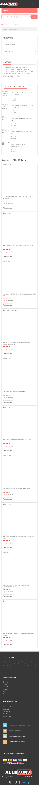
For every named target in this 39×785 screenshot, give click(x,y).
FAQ (4, 691)
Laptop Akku (6, 709)
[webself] (28, 782)
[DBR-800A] (19, 228)
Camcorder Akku (7, 711)
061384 (30, 72)
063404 (5, 74)
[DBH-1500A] (19, 422)
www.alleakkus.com (18, 777)
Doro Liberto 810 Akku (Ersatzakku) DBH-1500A (17, 439)
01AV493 (13, 72)
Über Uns (5, 682)
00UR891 (15, 67)
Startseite (4, 29)
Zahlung (5, 684)
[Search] (34, 17)
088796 (29, 74)
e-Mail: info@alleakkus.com (19, 725)
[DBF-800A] (19, 567)
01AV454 (27, 69)
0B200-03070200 (15, 76)
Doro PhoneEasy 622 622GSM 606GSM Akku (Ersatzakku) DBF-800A (16, 585)
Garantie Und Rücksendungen (10, 687)
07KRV (23, 74)
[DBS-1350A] (19, 519)
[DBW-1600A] (19, 179)
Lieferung (5, 689)
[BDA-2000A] (19, 276)
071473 (17, 74)
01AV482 (6, 72)
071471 (11, 74)
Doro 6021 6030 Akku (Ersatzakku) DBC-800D (16, 488)
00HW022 (7, 67)
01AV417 (29, 67)
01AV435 (20, 69)
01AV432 (13, 69)
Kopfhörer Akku (7, 716)
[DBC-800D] (19, 470)
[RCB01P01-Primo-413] (19, 325)
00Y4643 (22, 67)
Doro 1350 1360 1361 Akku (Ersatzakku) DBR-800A (18, 245)
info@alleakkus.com (15, 25)
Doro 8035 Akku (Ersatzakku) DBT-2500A (15, 391)
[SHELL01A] (19, 616)
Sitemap (5, 694)
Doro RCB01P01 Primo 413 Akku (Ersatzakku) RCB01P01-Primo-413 (16, 343)
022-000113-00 (22, 72)
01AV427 (6, 69)
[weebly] (24, 782)
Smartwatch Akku (7, 706)
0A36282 (6, 76)
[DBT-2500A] (19, 373)
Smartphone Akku (13, 29)
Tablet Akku (6, 714)
